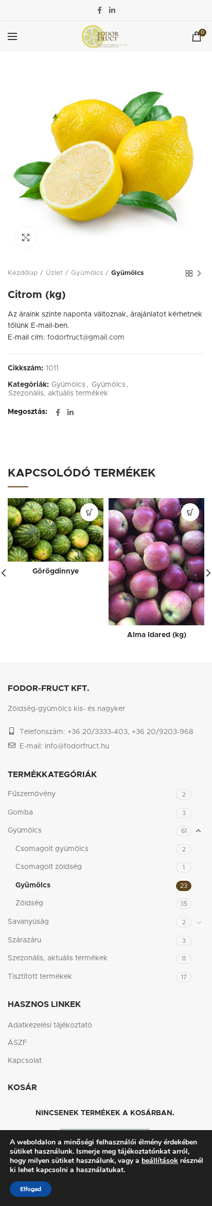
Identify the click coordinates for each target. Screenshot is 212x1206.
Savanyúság (28, 921)
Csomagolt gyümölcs (52, 849)
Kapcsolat (25, 1060)
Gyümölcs (87, 273)
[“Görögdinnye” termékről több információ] (89, 512)
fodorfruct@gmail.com (86, 337)
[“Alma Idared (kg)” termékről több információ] (190, 512)
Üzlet (54, 273)
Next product (199, 273)
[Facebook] (99, 10)
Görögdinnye (55, 571)
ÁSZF (17, 1042)
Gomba (20, 812)
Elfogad (30, 1189)
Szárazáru (24, 940)
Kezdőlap (23, 273)
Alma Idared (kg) (156, 635)
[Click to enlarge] (25, 237)
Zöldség (29, 903)
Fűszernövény (32, 794)
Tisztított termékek (40, 976)
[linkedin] (112, 10)
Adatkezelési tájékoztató (50, 1025)
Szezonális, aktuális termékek (58, 393)
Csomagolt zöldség (48, 867)
